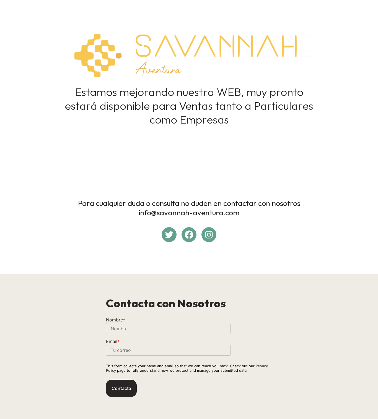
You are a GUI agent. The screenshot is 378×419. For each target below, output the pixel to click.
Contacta (121, 388)
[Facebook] (189, 234)
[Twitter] (169, 234)
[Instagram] (208, 234)
